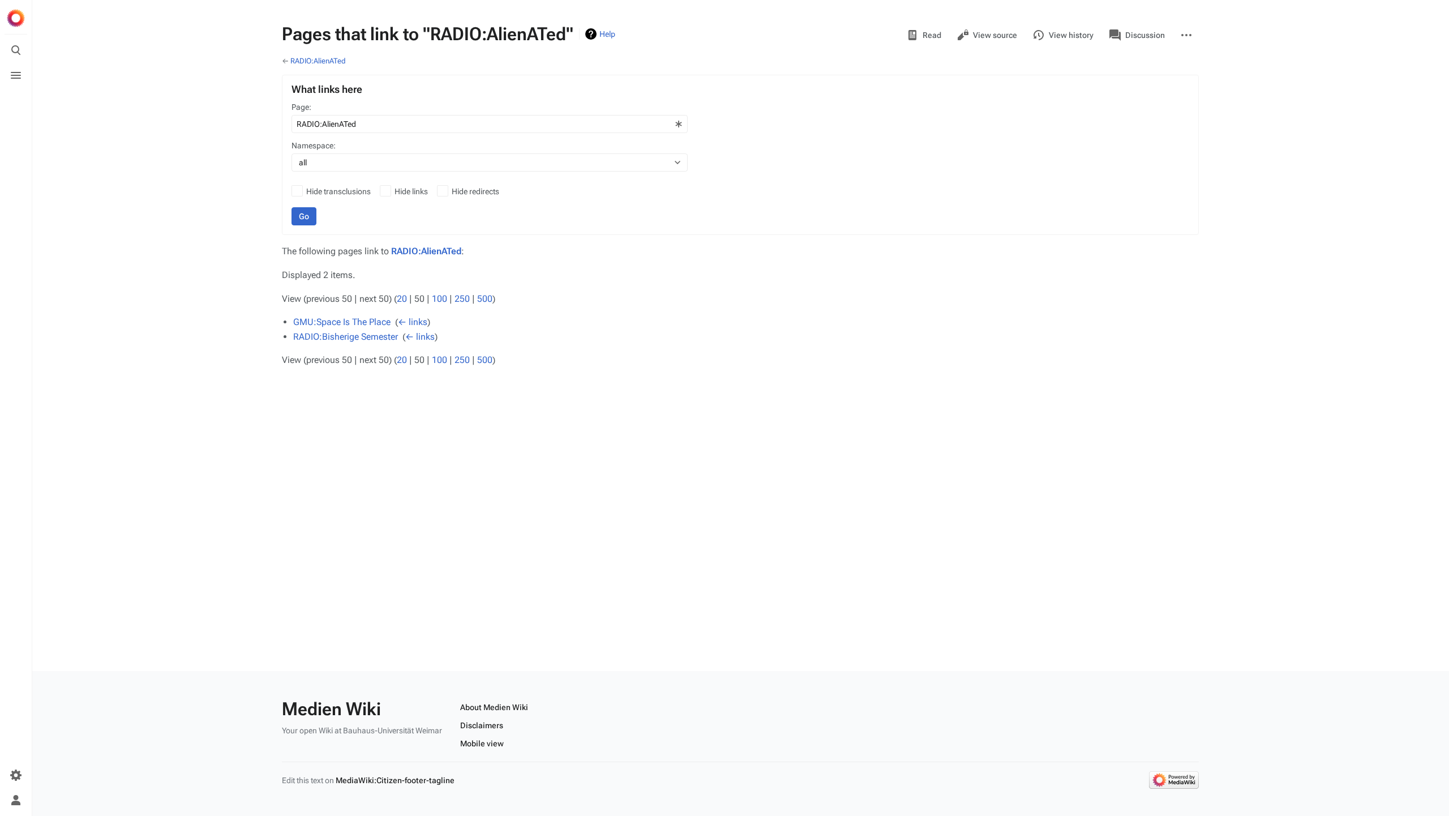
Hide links (411, 191)
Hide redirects (475, 191)
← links (412, 322)
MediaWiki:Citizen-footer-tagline (395, 780)
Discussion (1145, 35)
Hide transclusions (338, 191)
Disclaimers (481, 725)
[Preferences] (16, 775)
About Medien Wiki (494, 707)
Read (932, 35)
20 (402, 298)
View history (1071, 35)
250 (462, 298)
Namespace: (313, 145)
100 (439, 298)
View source (995, 35)
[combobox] (489, 124)
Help (607, 34)
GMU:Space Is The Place (342, 322)
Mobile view (482, 743)
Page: (301, 107)
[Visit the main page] (16, 18)
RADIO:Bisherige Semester (345, 336)
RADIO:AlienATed (318, 61)
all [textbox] (303, 162)
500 (484, 298)
